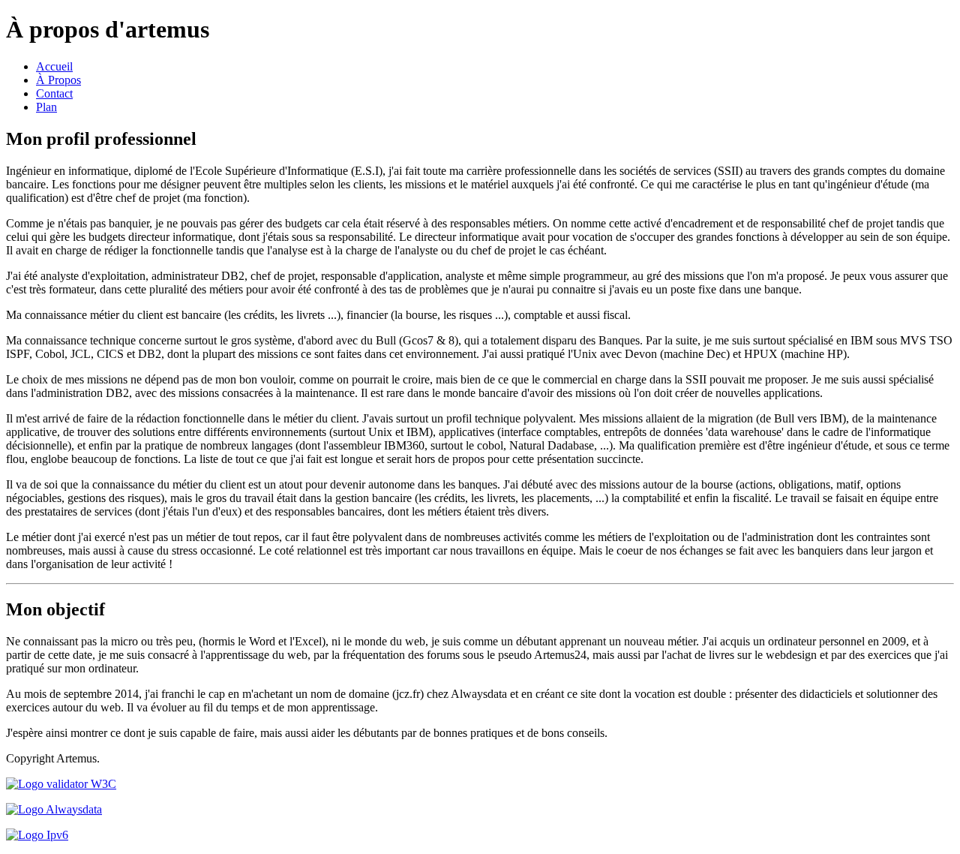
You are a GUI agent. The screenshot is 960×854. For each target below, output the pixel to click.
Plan (46, 107)
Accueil (54, 66)
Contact (54, 93)
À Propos (58, 80)
